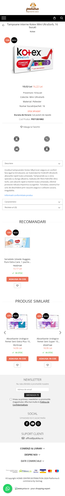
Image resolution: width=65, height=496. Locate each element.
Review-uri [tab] (11, 207)
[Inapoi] (2, 25)
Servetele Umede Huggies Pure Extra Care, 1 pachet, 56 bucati (17, 260)
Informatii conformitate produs (19, 195)
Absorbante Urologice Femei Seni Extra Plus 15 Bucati (17, 340)
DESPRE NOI (31, 454)
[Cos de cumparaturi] (54, 18)
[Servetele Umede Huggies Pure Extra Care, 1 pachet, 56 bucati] (17, 242)
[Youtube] (32, 423)
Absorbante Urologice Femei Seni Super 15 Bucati (48, 340)
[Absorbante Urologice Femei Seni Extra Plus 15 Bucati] (17, 322)
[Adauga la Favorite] (17, 285)
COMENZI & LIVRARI (31, 448)
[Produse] (4, 19)
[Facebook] (26, 423)
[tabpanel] (32, 59)
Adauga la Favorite (31, 126)
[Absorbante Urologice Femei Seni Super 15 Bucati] (47, 322)
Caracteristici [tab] (10, 201)
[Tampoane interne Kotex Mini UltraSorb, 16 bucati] (32, 59)
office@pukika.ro (34, 438)
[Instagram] (38, 423)
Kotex (32, 31)
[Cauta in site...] (61, 18)
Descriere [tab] (9, 163)
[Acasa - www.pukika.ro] (32, 7)
